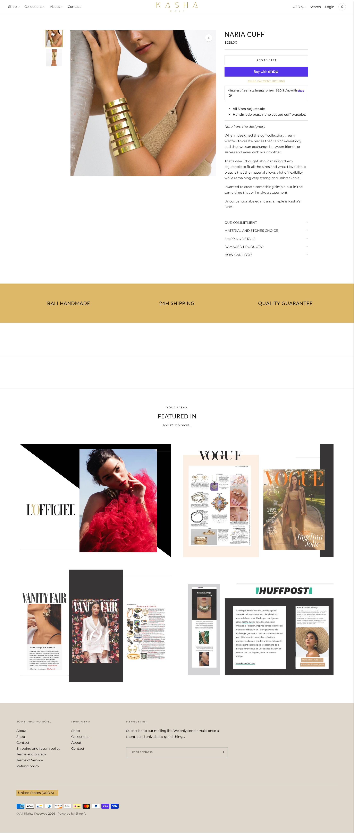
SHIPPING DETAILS (240, 239)
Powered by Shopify (72, 813)
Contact (74, 7)
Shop (12, 7)
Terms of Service (29, 760)
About (55, 7)
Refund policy (27, 766)
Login (329, 7)
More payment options (266, 81)
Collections (33, 7)
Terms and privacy (31, 754)
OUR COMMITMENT (241, 223)
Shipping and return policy (38, 748)
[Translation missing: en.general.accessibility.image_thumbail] (54, 38)
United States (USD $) (36, 793)
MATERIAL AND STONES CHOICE (251, 231)
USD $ (298, 7)
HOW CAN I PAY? (238, 255)
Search (315, 7)
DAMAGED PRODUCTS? (244, 247)
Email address (140, 747)
